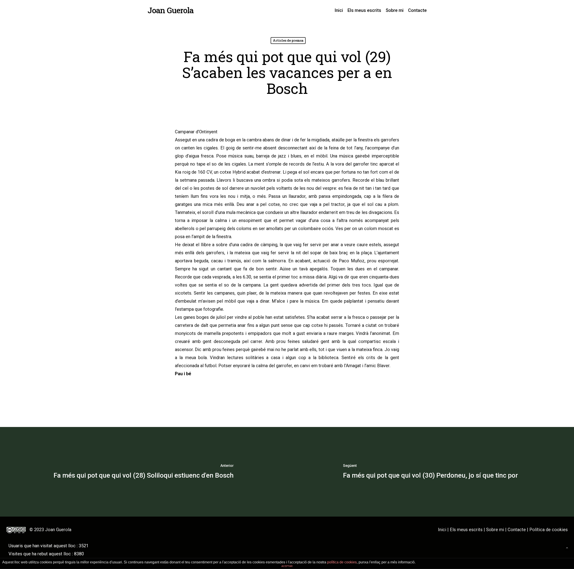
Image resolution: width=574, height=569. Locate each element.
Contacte (517, 529)
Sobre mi (495, 529)
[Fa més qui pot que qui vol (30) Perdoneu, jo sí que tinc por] (430, 472)
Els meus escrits (467, 529)
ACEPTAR (287, 566)
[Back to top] (567, 548)
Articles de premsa (288, 40)
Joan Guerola (171, 10)
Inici (442, 529)
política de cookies (342, 562)
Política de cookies (548, 529)
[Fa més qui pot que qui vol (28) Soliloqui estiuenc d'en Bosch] (143, 472)
